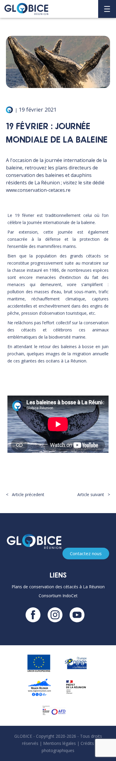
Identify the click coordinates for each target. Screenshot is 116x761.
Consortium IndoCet (58, 595)
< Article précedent (25, 494)
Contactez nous (86, 553)
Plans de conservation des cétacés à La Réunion (58, 586)
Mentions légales (59, 743)
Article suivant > (93, 494)
